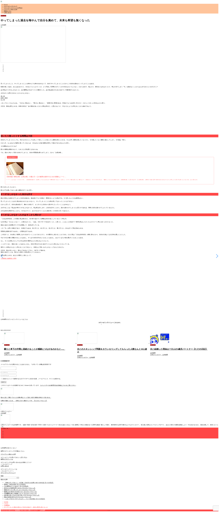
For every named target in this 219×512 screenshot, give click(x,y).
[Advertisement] (32, 77)
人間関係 (3, 258)
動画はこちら (7, 11)
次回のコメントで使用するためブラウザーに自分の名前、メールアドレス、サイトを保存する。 (32, 378)
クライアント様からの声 (10, 9)
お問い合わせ (7, 12)
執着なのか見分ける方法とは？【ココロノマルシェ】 (20, 491)
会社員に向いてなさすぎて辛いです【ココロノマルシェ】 (22, 495)
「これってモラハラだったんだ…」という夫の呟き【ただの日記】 (24, 499)
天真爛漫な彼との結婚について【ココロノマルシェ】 (20, 493)
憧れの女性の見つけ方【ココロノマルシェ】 (17, 497)
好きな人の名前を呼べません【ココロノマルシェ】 (20, 488)
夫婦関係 (3, 15)
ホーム (6, 4)
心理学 (14, 258)
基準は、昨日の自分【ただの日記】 (15, 484)
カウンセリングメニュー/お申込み (13, 7)
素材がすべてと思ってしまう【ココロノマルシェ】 (20, 490)
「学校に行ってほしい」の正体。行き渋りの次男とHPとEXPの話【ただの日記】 (29, 482)
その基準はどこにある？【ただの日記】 (16, 486)
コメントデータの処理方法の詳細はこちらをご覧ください (58, 385)
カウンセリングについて (10, 6)
